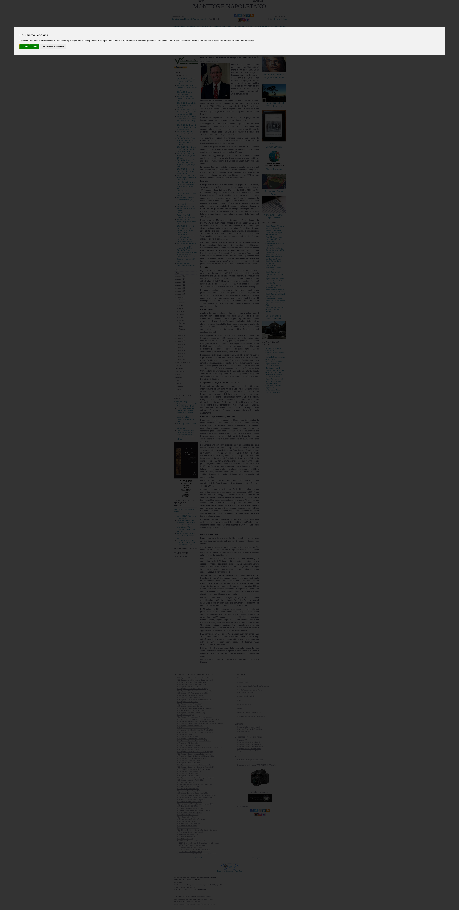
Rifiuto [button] (34, 47)
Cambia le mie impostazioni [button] (53, 47)
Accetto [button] (24, 47)
